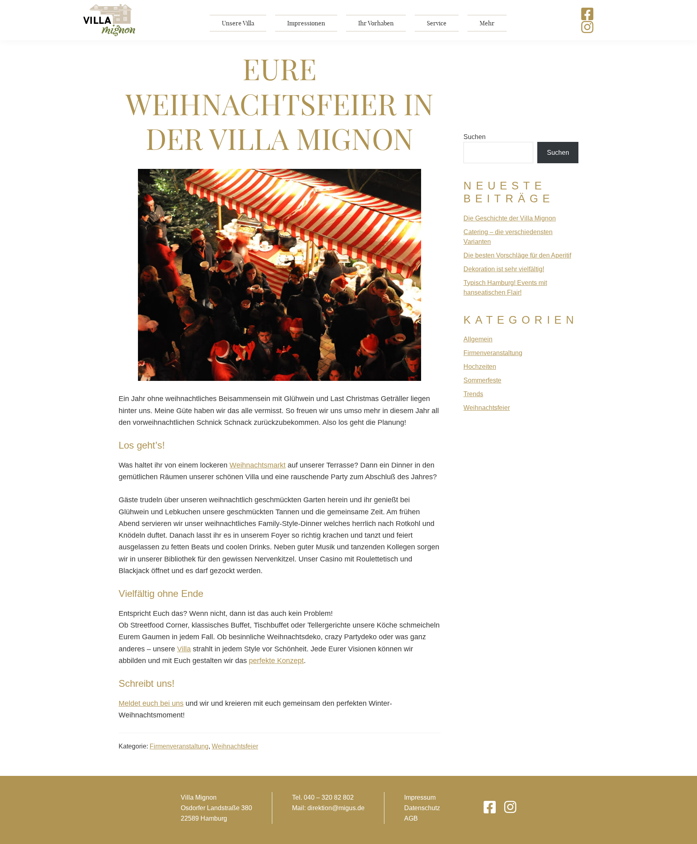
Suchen (474, 136)
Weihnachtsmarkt (258, 465)
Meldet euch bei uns (151, 703)
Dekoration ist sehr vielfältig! (503, 269)
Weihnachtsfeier (235, 746)
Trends (473, 394)
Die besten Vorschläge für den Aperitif (517, 255)
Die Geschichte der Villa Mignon (509, 218)
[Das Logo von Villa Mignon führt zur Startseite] (109, 20)
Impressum (420, 797)
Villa (184, 649)
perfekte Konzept (276, 661)
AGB (411, 818)
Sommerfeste (482, 380)
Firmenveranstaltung (179, 746)
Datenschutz (422, 807)
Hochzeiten (479, 366)
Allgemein (477, 339)
